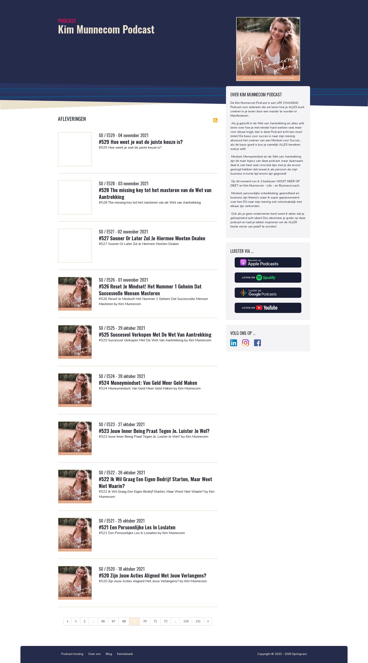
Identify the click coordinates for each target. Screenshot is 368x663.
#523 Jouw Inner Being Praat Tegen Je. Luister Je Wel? (154, 430)
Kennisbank (125, 654)
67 (113, 621)
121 (198, 621)
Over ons (94, 654)
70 (145, 621)
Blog (109, 654)
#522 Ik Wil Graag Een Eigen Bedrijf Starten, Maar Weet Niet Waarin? (155, 482)
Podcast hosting (72, 654)
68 (124, 621)
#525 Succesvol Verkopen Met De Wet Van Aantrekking (155, 334)
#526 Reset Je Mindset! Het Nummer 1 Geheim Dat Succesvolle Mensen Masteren (150, 289)
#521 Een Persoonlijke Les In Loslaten (137, 527)
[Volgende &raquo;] (208, 621)
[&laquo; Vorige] (67, 621)
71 (155, 621)
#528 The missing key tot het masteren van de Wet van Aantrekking (155, 193)
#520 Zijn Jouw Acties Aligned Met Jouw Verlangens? (152, 575)
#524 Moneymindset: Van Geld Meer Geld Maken (148, 382)
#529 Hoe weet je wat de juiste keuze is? (141, 141)
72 (165, 621)
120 (185, 621)
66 (103, 621)
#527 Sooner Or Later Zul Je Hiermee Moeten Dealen (152, 238)
